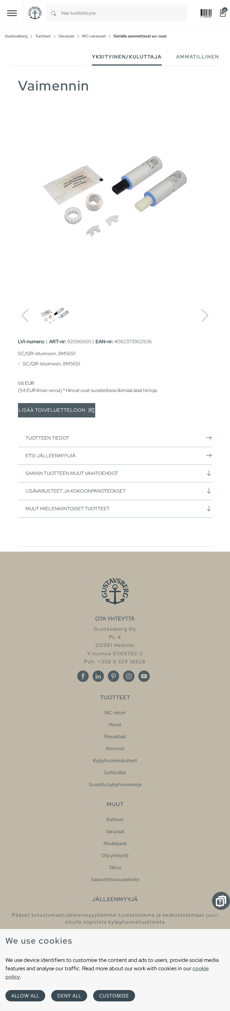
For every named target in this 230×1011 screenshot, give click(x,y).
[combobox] (124, 13)
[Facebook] (83, 676)
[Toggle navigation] (12, 13)
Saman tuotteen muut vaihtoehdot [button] (71, 473)
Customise (114, 995)
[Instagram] (128, 676)
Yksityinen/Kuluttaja (127, 57)
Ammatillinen (197, 57)
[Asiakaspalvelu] (221, 901)
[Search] (53, 13)
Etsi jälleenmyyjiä (50, 455)
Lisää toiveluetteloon (53, 410)
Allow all (25, 995)
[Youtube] (144, 676)
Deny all (69, 995)
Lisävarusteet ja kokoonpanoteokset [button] (75, 491)
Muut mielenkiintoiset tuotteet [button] (67, 509)
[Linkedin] (98, 676)
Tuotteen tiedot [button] (47, 438)
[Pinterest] (113, 676)
